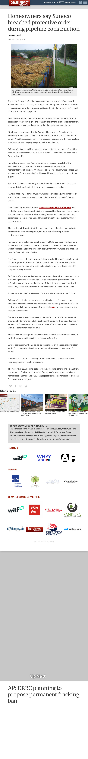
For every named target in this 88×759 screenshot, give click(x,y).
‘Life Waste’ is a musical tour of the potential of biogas (55, 412)
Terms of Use (38, 541)
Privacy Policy (49, 541)
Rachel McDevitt (54, 432)
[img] (32, 402)
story (52, 307)
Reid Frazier (40, 432)
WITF (58, 428)
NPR (61, 2)
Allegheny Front (17, 432)
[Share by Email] (20, 386)
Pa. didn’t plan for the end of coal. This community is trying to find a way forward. (31, 413)
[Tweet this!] (10, 386)
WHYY (65, 428)
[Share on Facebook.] (15, 386)
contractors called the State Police (55, 207)
